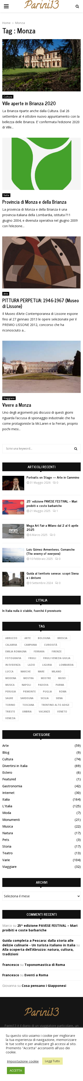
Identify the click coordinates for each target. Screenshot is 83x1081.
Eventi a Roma (36, 975)
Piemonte (29, 691)
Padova (43, 684)
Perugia (10, 691)
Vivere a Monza (16, 405)
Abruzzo (11, 638)
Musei (61, 678)
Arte (5, 293)
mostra (28, 678)
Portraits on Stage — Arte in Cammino (53, 477)
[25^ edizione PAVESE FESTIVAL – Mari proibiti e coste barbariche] (13, 507)
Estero (7, 772)
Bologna (44, 638)
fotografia (13, 658)
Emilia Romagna (16, 651)
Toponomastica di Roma (44, 964)
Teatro (7, 853)
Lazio (31, 664)
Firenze (57, 651)
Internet (8, 792)
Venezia (10, 718)
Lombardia (66, 664)
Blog (5, 752)
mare (41, 671)
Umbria (27, 711)
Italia (6, 195)
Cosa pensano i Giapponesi (44, 985)
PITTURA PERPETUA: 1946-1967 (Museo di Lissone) (40, 303)
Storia (6, 846)
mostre (46, 678)
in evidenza (13, 664)
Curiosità (50, 644)
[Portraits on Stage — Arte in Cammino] (13, 483)
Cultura (7, 96)
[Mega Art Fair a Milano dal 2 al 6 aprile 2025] (13, 531)
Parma (60, 684)
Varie (6, 860)
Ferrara (39, 651)
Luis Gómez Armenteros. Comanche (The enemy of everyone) (51, 551)
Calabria (11, 644)
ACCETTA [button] (16, 1070)
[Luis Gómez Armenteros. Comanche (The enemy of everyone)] (13, 555)
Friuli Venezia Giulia (56, 658)
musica (10, 684)
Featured (9, 779)
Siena (59, 698)
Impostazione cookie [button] (23, 1061)
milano (56, 671)
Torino (10, 704)
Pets (5, 839)
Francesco (10, 975)
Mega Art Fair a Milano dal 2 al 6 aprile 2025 (52, 527)
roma (62, 691)
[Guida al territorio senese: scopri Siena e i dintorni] (13, 579)
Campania (30, 644)
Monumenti (11, 819)
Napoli (26, 684)
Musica (7, 826)
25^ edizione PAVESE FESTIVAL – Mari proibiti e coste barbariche (52, 503)
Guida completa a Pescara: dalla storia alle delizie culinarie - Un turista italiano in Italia (38, 942)
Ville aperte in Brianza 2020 (29, 103)
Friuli (32, 658)
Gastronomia (12, 786)
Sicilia (45, 698)
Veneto (62, 711)
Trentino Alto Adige (55, 704)
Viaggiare (9, 398)
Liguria (47, 664)
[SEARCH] (76, 448)
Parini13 (41, 6)
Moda (6, 813)
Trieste (10, 711)
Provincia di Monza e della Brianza (34, 202)
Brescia (62, 638)
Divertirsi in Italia (14, 766)
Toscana (28, 704)
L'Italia (7, 806)
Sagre (9, 698)
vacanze (44, 711)
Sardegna (26, 698)
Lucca (9, 671)
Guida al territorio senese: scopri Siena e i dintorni (53, 575)
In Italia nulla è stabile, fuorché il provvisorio (31, 610)
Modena (10, 678)
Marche (26, 671)
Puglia (47, 691)
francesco (10, 964)
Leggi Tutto (52, 1061)
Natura (7, 833)
